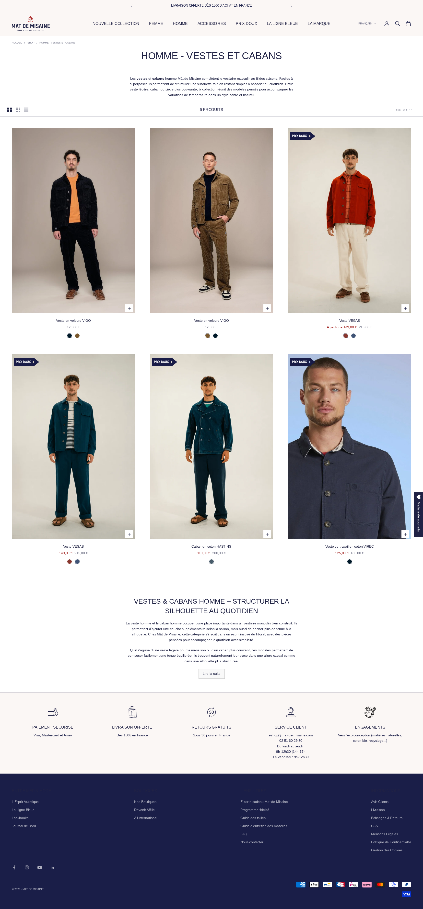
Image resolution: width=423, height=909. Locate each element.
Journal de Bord (24, 826)
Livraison (378, 810)
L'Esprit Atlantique (25, 802)
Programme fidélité (254, 810)
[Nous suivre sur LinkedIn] (52, 867)
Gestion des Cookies (386, 850)
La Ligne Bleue (23, 810)
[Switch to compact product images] (26, 109)
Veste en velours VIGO (73, 320)
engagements (370, 727)
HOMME (180, 24)
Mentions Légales (384, 834)
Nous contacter (251, 842)
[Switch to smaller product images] (18, 109)
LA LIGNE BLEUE (282, 24)
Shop (31, 42)
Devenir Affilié (144, 810)
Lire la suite (212, 674)
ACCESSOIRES (212, 24)
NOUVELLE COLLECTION (116, 24)
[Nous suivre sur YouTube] (39, 867)
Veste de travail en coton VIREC (349, 546)
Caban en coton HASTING (211, 546)
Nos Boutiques (145, 802)
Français (365, 23)
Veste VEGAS (349, 320)
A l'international (145, 818)
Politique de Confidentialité (391, 842)
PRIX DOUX (246, 24)
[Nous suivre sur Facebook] (14, 867)
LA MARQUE (319, 24)
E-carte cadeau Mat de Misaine (264, 802)
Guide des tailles (253, 818)
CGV (374, 826)
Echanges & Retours (386, 818)
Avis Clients (379, 802)
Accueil (17, 42)
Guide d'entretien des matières (263, 826)
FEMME (156, 24)
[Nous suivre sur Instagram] (26, 867)
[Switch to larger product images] (9, 109)
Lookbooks (20, 818)
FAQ (243, 834)
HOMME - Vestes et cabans (57, 42)
